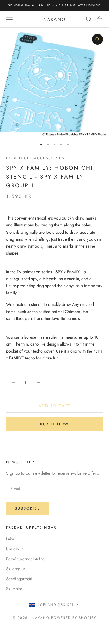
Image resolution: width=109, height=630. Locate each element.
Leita (10, 539)
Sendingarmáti (19, 579)
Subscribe (27, 508)
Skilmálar (14, 589)
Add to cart (54, 406)
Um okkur (14, 549)
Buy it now (54, 424)
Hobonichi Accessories (35, 158)
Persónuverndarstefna (25, 559)
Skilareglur (15, 569)
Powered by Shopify (73, 617)
